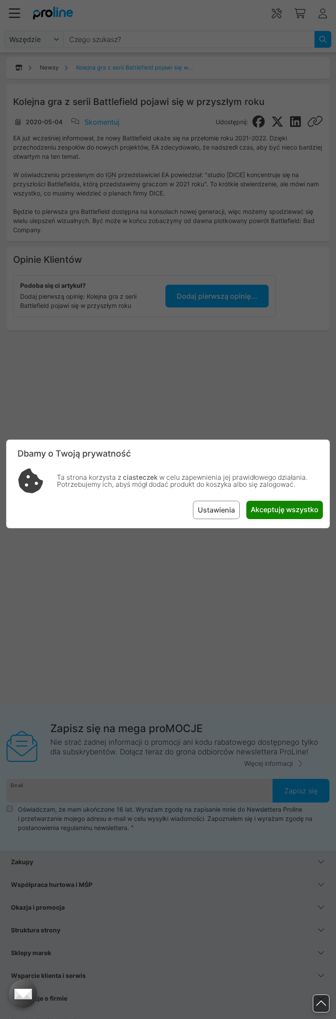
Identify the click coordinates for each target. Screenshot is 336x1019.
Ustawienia (216, 510)
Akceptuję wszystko (284, 509)
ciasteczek (140, 477)
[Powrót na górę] (321, 1003)
